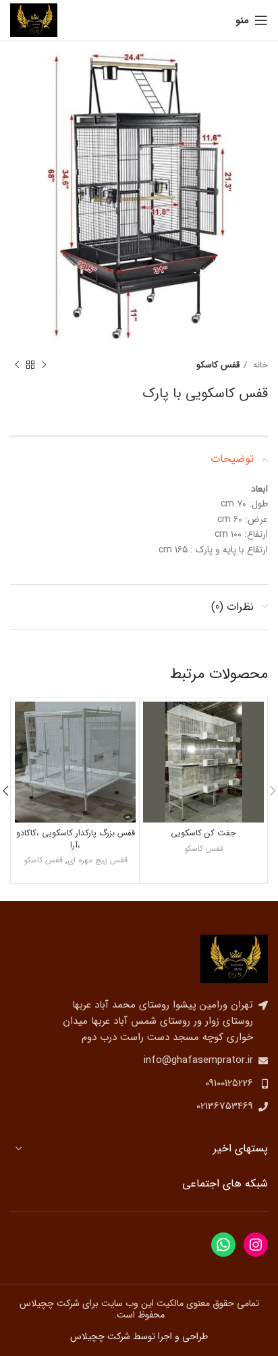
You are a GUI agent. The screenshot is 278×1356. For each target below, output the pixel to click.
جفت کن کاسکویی (203, 833)
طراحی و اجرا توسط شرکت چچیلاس (139, 1336)
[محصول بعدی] (17, 365)
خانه (259, 365)
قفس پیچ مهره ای (97, 860)
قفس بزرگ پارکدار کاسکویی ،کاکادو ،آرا (75, 839)
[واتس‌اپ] (223, 1244)
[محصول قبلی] (44, 365)
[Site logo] (33, 19)
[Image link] (234, 958)
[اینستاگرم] (256, 1244)
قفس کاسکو (218, 365)
